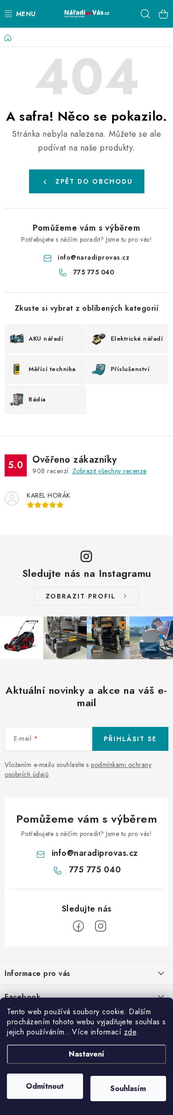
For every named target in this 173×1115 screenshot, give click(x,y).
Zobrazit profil (81, 596)
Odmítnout (45, 1086)
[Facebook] (78, 926)
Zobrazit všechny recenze (109, 471)
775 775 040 (93, 272)
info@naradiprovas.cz (93, 257)
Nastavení (86, 1054)
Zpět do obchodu (94, 181)
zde (130, 1032)
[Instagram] (100, 926)
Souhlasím (128, 1088)
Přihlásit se (130, 738)
